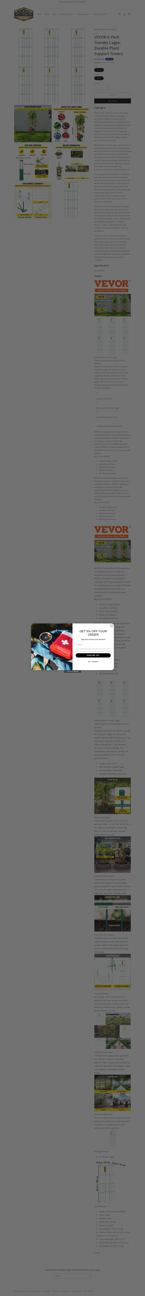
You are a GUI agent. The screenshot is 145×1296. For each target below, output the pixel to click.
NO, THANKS (93, 661)
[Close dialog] (111, 626)
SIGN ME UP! (93, 655)
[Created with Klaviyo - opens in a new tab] (72, 671)
